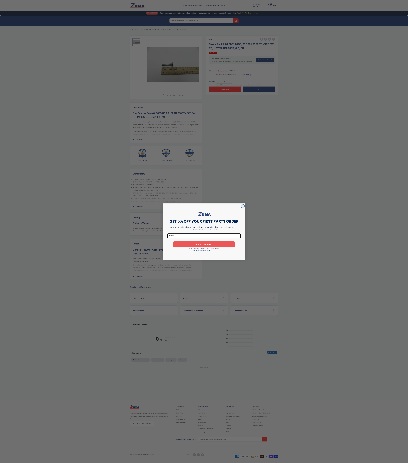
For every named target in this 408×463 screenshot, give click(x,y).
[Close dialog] (243, 206)
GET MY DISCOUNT (204, 244)
